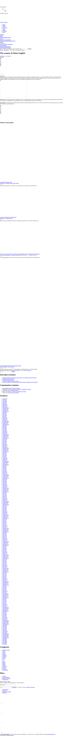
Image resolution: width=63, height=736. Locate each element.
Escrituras (4, 656)
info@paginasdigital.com (50, 734)
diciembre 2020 (5, 474)
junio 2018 (4, 508)
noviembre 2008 (5, 635)
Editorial (4, 25)
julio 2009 (4, 626)
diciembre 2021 (5, 461)
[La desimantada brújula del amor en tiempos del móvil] (31, 364)
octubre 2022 (5, 450)
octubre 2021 (5, 463)
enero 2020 (4, 486)
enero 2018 (4, 513)
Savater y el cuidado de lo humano (19, 391)
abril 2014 (4, 563)
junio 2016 (4, 534)
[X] (31, 59)
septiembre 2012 (5, 584)
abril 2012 (4, 589)
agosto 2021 (4, 465)
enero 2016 (4, 540)
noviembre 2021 (5, 462)
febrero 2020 (4, 485)
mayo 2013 (4, 575)
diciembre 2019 (5, 487)
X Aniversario (5, 670)
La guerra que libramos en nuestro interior (8, 217)
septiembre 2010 (5, 610)
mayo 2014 (4, 562)
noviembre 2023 (5, 435)
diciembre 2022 (5, 447)
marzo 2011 (4, 603)
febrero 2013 (4, 579)
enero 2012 (4, 592)
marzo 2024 (4, 431)
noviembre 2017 (5, 515)
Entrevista (4, 46)
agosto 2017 (4, 519)
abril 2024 (4, 429)
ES (3, 9)
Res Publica (4, 27)
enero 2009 (4, 632)
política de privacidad (30, 687)
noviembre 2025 (5, 408)
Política (6, 37)
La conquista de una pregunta (13, 392)
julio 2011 (4, 599)
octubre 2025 (5, 409)
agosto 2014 (4, 559)
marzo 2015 (4, 551)
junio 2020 (4, 481)
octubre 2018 (5, 503)
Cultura (3, 29)
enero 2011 (4, 606)
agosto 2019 (4, 492)
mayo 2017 (4, 522)
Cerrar (3, 24)
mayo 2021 (4, 468)
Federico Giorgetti (14, 255)
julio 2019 (4, 493)
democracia (6, 44)
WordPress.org (5, 679)
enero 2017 (4, 526)
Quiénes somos (5, 689)
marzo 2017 (4, 524)
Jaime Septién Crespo (6, 388)
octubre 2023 (5, 436)
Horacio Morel (11, 366)
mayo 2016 (4, 535)
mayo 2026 (4, 402)
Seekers (3, 32)
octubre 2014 (5, 557)
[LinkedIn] (31, 61)
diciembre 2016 (5, 528)
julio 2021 (4, 466)
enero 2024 (4, 433)
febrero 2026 (4, 405)
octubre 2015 (5, 543)
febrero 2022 (4, 458)
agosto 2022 (4, 452)
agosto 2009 (4, 625)
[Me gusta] (0, 73)
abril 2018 (4, 510)
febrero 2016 (4, 539)
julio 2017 (4, 520)
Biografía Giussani (6, 650)
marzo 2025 (4, 417)
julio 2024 (4, 426)
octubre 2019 (5, 490)
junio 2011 (4, 600)
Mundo (3, 662)
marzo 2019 (4, 497)
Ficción (4, 39)
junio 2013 (4, 574)
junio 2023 (4, 441)
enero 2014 (4, 567)
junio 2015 (4, 548)
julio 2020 (4, 480)
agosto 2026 (4, 398)
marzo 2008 (4, 643)
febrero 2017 (4, 525)
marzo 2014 (4, 564)
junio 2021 (4, 467)
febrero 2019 (4, 499)
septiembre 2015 (5, 544)
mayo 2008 (4, 641)
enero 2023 (4, 446)
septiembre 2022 (5, 451)
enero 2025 (4, 419)
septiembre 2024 (5, 424)
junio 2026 (4, 400)
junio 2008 (4, 640)
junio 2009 (4, 627)
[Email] (31, 64)
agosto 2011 (4, 598)
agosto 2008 (4, 638)
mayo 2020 (4, 482)
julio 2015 (4, 547)
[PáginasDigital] (12, 19)
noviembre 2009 (5, 621)
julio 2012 (4, 586)
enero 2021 (4, 473)
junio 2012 (4, 587)
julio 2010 (4, 612)
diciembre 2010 (5, 607)
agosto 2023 (4, 438)
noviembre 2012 (5, 582)
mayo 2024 (4, 428)
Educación (9, 40)
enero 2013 (4, 580)
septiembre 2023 (5, 437)
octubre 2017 (5, 516)
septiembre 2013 (5, 571)
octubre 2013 (5, 570)
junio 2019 (4, 494)
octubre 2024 (5, 423)
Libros (7, 39)
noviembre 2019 (5, 489)
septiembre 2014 (5, 558)
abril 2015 (4, 550)
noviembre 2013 (5, 569)
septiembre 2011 (5, 597)
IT (5, 11)
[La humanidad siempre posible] (31, 181)
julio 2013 (4, 573)
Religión (9, 37)
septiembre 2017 (5, 518)
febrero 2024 (4, 432)
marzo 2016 (4, 538)
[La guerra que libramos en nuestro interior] (21, 216)
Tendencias (4, 31)
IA (11, 40)
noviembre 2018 (5, 502)
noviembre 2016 (5, 529)
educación (2, 47)
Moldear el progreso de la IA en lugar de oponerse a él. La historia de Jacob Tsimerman (19, 377)
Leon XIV (2, 44)
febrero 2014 (4, 565)
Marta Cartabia (16, 183)
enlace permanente (27, 370)
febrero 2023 (4, 445)
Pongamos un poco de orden (8, 379)
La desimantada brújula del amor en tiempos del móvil (10, 365)
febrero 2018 (4, 512)
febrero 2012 (4, 591)
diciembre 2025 (5, 407)
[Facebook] (31, 58)
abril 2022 (4, 456)
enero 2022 (4, 460)
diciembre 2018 (5, 501)
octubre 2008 (5, 636)
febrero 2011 (4, 604)
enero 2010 (4, 619)
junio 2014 (4, 561)
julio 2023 (4, 440)
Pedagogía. (8, 46)
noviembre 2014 (5, 555)
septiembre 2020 (5, 477)
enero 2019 (4, 500)
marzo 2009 (4, 630)
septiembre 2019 (5, 491)
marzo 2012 (4, 590)
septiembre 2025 (5, 411)
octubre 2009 (5, 622)
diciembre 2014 (5, 554)
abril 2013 (4, 577)
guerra (1, 46)
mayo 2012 (4, 588)
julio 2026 (4, 399)
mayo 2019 (4, 495)
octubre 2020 (5, 476)
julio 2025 (4, 413)
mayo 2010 (4, 615)
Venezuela (9, 47)
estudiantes (10, 44)
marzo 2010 (4, 617)
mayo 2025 (4, 415)
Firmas (3, 26)
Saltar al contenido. (3, 22)
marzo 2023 (4, 444)
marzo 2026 (4, 404)
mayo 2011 (4, 601)
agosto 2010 (4, 611)
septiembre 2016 (5, 531)
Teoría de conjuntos (16, 388)
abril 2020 (4, 483)
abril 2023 (4, 443)
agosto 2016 (4, 532)
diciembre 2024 (5, 421)
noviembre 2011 (5, 594)
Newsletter (4, 692)
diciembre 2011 (5, 593)
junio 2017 (4, 521)
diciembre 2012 (5, 581)
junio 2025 (4, 414)
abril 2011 (4, 602)
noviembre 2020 (5, 475)
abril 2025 (4, 416)
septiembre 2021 (5, 464)
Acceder (4, 676)
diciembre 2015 (5, 541)
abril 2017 (4, 523)
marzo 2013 (4, 578)
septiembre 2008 (5, 637)
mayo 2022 (4, 455)
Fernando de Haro (8, 183)
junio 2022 (4, 454)
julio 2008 (4, 639)
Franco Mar (4, 389)
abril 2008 (4, 642)
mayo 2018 (4, 509)
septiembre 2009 (5, 623)
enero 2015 (4, 553)
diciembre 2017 (5, 514)
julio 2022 (4, 453)
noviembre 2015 (5, 542)
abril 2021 (4, 470)
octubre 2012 (5, 583)
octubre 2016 (5, 530)
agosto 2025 (4, 412)
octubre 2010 (5, 609)
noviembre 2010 (5, 608)
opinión (5, 45)
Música (9, 39)
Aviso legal (4, 690)
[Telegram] (31, 63)
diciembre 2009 (5, 620)
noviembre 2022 (5, 448)
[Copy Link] (31, 66)
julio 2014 (4, 560)
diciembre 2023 (5, 434)
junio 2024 (4, 427)
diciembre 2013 (5, 568)
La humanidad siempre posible (6, 182)
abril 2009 (4, 629)
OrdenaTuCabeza (10, 735)
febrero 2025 (4, 418)
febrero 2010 (4, 618)
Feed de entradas (5, 677)
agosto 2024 (4, 425)
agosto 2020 (4, 479)
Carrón (3, 28)
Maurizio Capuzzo (9, 218)
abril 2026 (4, 403)
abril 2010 (4, 616)
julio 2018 (4, 506)
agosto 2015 (4, 545)
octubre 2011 (5, 596)
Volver (23, 50)
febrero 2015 (4, 552)
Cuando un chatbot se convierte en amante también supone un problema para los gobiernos (21, 253)
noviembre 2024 (5, 422)
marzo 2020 (4, 484)
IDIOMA (2, 684)
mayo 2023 (4, 442)
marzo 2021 (4, 471)
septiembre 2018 (5, 504)
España (5, 47)
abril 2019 (4, 496)
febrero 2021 (4, 472)
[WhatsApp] (31, 62)
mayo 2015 (4, 549)
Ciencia (5, 40)
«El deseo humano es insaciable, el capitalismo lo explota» (19, 389)
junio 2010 (4, 613)
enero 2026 (4, 406)
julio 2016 (4, 533)
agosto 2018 (4, 505)
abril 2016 (4, 536)
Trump (2, 45)
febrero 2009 (4, 631)
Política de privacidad (6, 691)
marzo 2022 (4, 457)
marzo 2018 (4, 511)
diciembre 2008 (5, 633)
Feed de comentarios (6, 678)
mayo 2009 (4, 628)
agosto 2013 (4, 572)
